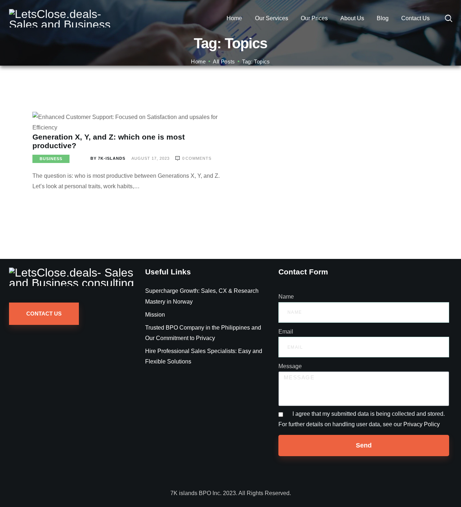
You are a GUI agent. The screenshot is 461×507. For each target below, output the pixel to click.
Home (198, 61)
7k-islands (108, 158)
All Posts (224, 61)
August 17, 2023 (151, 158)
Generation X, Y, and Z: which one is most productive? (108, 141)
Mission (155, 315)
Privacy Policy (421, 424)
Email (285, 332)
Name (286, 297)
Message (290, 366)
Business (51, 158)
